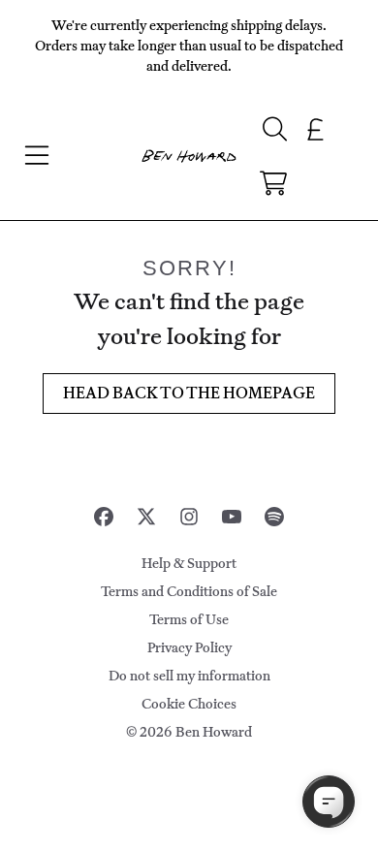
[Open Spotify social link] (274, 516)
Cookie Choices (189, 704)
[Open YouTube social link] (231, 516)
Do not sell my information (189, 676)
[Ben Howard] (189, 156)
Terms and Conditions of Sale (189, 592)
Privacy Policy (189, 648)
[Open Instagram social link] (189, 516)
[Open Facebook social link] (103, 516)
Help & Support (189, 563)
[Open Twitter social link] (146, 516)
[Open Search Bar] (273, 128)
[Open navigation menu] (37, 156)
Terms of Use (189, 620)
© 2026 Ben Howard (189, 732)
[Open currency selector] (316, 129)
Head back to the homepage (189, 393)
